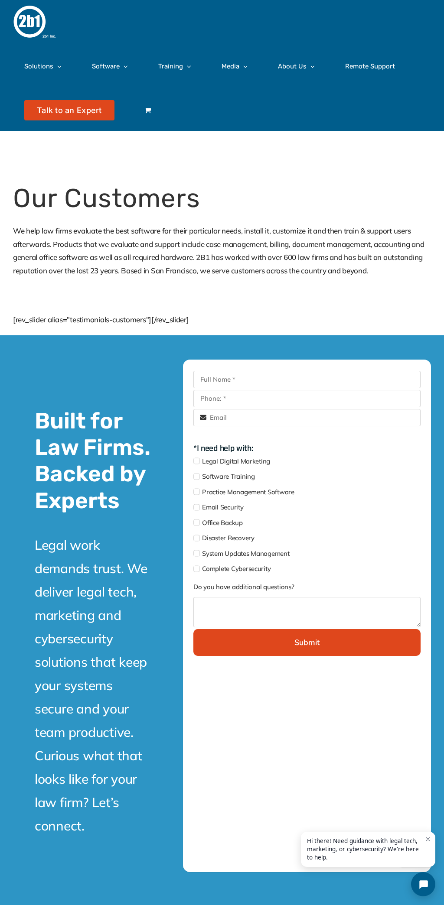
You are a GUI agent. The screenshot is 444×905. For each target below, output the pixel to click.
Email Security (222, 507)
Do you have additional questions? (243, 587)
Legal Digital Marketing (236, 461)
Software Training (228, 476)
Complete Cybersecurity (236, 568)
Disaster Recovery (228, 538)
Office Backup (222, 523)
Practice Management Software (248, 492)
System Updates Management (246, 553)
